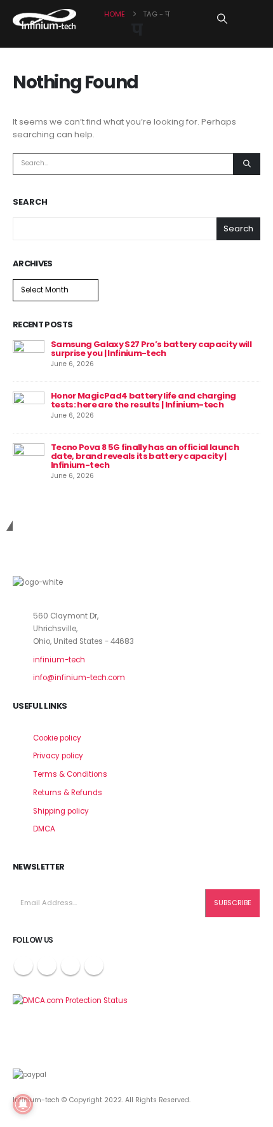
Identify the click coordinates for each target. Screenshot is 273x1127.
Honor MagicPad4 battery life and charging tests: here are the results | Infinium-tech (143, 400)
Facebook (23, 965)
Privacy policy (58, 756)
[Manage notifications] (23, 1104)
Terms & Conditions (70, 774)
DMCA (44, 829)
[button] (222, 19)
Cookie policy (57, 738)
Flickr (93, 965)
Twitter (47, 965)
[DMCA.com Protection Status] (70, 1000)
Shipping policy (61, 811)
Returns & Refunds (67, 793)
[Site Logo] (44, 19)
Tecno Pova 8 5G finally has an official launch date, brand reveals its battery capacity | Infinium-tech (145, 456)
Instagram (70, 965)
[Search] (246, 164)
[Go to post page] (28, 356)
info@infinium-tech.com (79, 678)
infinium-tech (59, 660)
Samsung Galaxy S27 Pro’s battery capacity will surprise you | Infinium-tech (151, 348)
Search (30, 202)
